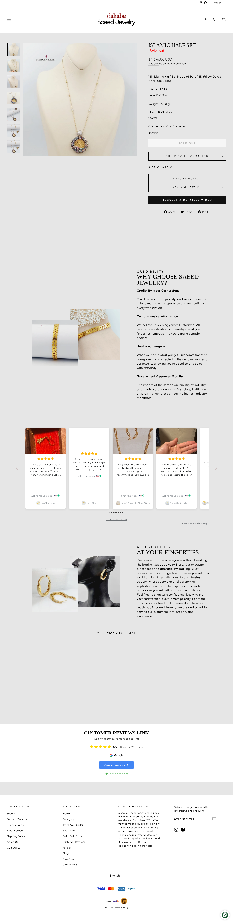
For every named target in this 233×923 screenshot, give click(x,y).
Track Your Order (73, 825)
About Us (12, 841)
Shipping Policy (16, 836)
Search (11, 813)
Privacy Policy (15, 825)
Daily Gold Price (72, 836)
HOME (67, 813)
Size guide (69, 830)
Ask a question (187, 187)
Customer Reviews (74, 841)
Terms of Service (17, 819)
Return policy (15, 830)
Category (68, 819)
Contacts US (70, 864)
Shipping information (187, 156)
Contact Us (13, 847)
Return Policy (187, 178)
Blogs (66, 853)
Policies (67, 847)
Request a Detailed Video (187, 199)
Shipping (153, 63)
